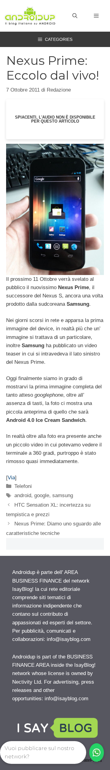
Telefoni (23, 486)
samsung (62, 495)
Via (11, 478)
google (41, 495)
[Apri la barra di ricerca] (75, 16)
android (22, 495)
